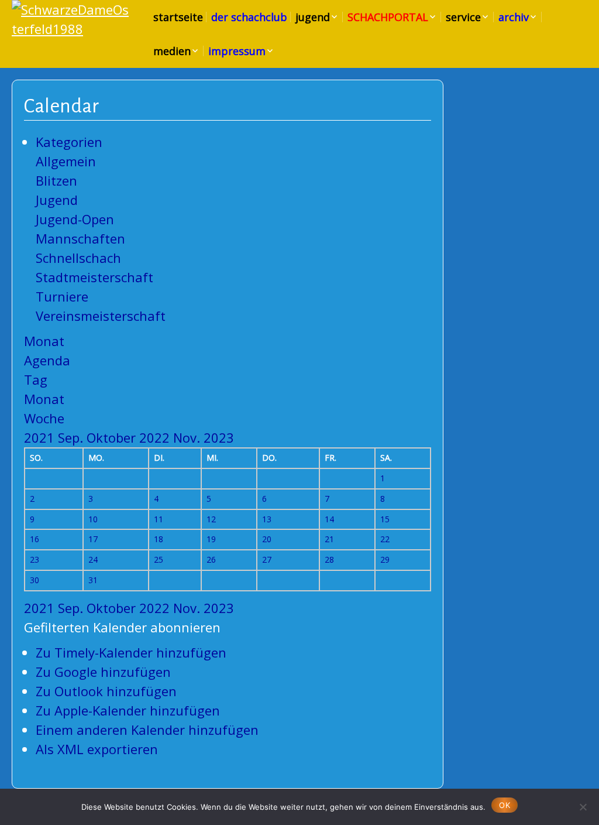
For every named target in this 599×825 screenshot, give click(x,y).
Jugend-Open (75, 219)
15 (385, 519)
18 (158, 539)
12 (211, 519)
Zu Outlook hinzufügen (106, 691)
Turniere (62, 296)
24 (93, 559)
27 (266, 559)
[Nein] (582, 805)
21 (329, 539)
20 (266, 539)
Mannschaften (80, 238)
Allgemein (66, 161)
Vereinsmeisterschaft (101, 315)
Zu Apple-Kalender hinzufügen (128, 710)
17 (93, 539)
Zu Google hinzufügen (103, 671)
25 (158, 559)
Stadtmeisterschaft (94, 277)
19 (211, 539)
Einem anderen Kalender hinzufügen (147, 729)
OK (504, 805)
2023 (219, 437)
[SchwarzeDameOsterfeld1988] (70, 19)
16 (34, 539)
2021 (41, 437)
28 (329, 559)
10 (93, 519)
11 (158, 519)
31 (93, 580)
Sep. (72, 437)
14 (329, 519)
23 (34, 559)
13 (266, 519)
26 (211, 559)
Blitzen (56, 180)
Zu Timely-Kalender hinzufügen (131, 652)
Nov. (188, 437)
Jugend (57, 199)
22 (385, 539)
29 (385, 559)
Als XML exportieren (97, 749)
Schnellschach (78, 257)
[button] (122, 627)
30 (34, 580)
